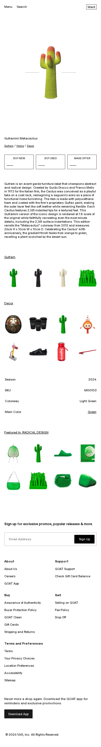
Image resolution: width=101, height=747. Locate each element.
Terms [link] (8, 651)
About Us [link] (10, 569)
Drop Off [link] (60, 617)
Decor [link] (8, 303)
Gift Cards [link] (11, 624)
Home (20, 146)
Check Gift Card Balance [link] (72, 576)
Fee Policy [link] (62, 610)
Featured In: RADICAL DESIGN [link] (26, 432)
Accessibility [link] (13, 673)
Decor (30, 146)
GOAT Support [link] (65, 569)
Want (91, 7)
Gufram (8, 146)
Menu (8, 6)
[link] (13, 277)
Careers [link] (9, 576)
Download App (18, 714)
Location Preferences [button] (19, 665)
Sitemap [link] (9, 680)
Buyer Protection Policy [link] (20, 610)
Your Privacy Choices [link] (19, 658)
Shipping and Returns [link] (19, 632)
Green (92, 412)
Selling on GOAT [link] (66, 602)
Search (22, 6)
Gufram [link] (9, 257)
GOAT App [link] (11, 583)
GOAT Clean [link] (13, 617)
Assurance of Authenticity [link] (22, 602)
